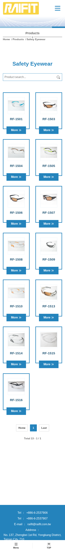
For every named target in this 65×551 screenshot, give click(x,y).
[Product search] (58, 77)
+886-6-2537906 (37, 512)
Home (7, 39)
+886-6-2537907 (37, 518)
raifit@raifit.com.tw (39, 524)
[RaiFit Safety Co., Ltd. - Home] (28, 8)
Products (18, 39)
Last (44, 427)
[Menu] (57, 8)
